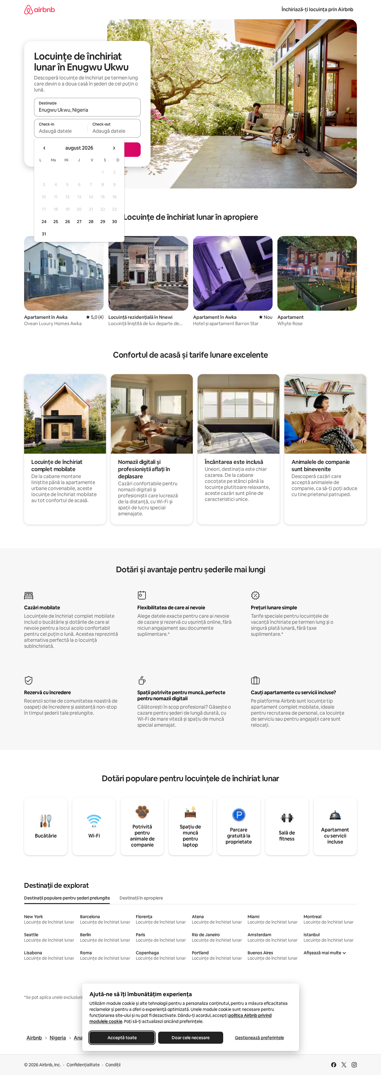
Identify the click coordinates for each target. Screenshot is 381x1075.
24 (44, 221)
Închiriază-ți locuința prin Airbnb (317, 9)
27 (79, 221)
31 (44, 234)
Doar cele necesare (191, 1037)
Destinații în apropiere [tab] (141, 898)
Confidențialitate (83, 1064)
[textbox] (61, 131)
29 (102, 221)
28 (91, 221)
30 (114, 221)
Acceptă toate (121, 1037)
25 (55, 221)
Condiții (112, 1064)
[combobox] (87, 109)
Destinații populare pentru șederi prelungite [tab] (67, 898)
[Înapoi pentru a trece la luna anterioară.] (44, 148)
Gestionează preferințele (259, 1037)
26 (67, 221)
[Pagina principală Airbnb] (39, 9)
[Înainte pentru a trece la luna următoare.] (114, 148)
